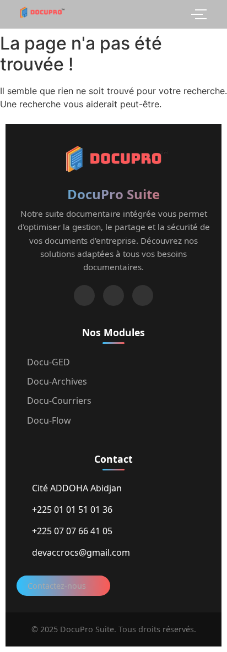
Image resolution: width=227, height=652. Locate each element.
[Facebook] (113, 295)
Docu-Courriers (59, 401)
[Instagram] (142, 295)
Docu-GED (48, 362)
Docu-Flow (49, 420)
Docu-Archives (57, 381)
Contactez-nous (57, 585)
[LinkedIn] (84, 295)
